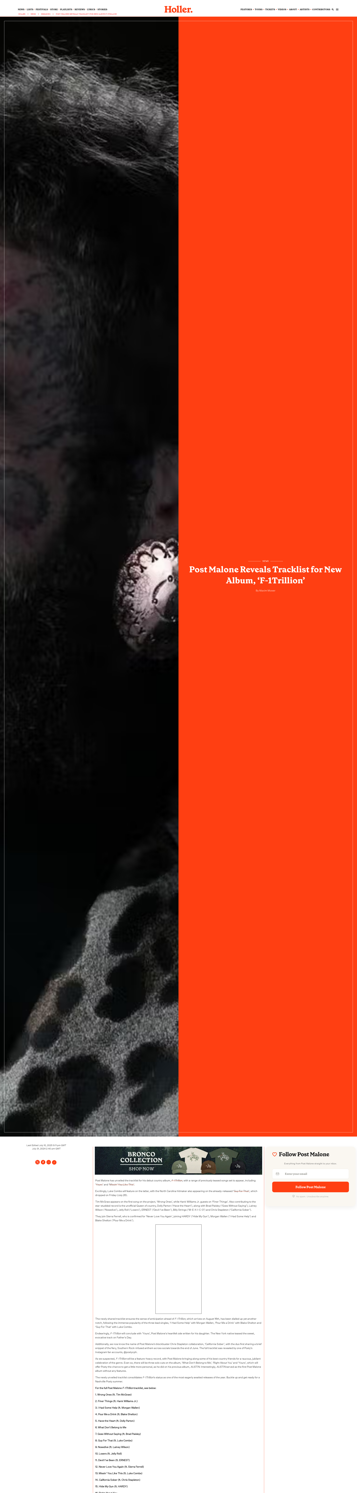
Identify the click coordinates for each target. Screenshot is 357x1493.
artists (304, 9)
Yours (99, 1184)
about (293, 9)
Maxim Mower (267, 590)
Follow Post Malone (311, 1187)
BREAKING (45, 14)
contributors (321, 9)
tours (258, 9)
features (246, 9)
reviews (80, 9)
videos (282, 9)
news (21, 9)
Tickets (270, 9)
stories (102, 9)
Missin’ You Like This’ (121, 1184)
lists (30, 9)
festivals (42, 9)
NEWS (33, 14)
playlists (66, 9)
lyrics (91, 9)
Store (54, 9)
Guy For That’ (241, 1191)
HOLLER (21, 14)
